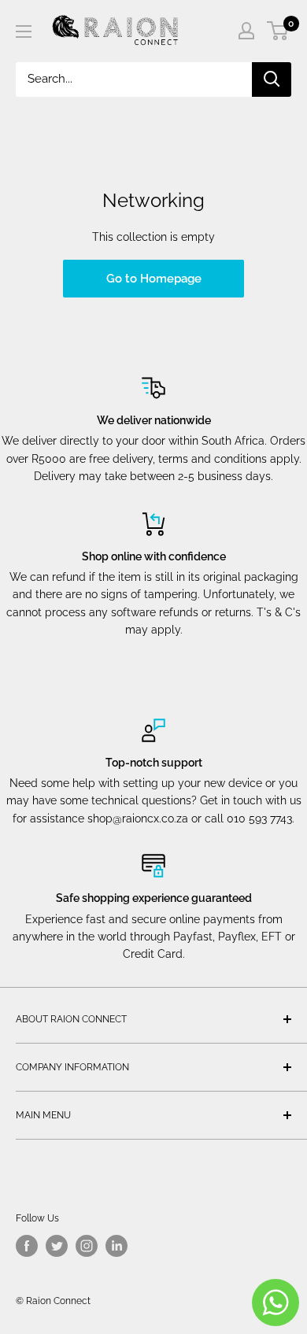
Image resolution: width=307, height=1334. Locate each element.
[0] (278, 30)
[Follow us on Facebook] (27, 1246)
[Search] (271, 79)
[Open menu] (23, 31)
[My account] (246, 30)
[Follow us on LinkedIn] (116, 1246)
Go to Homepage (154, 279)
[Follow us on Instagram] (87, 1246)
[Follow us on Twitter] (57, 1246)
